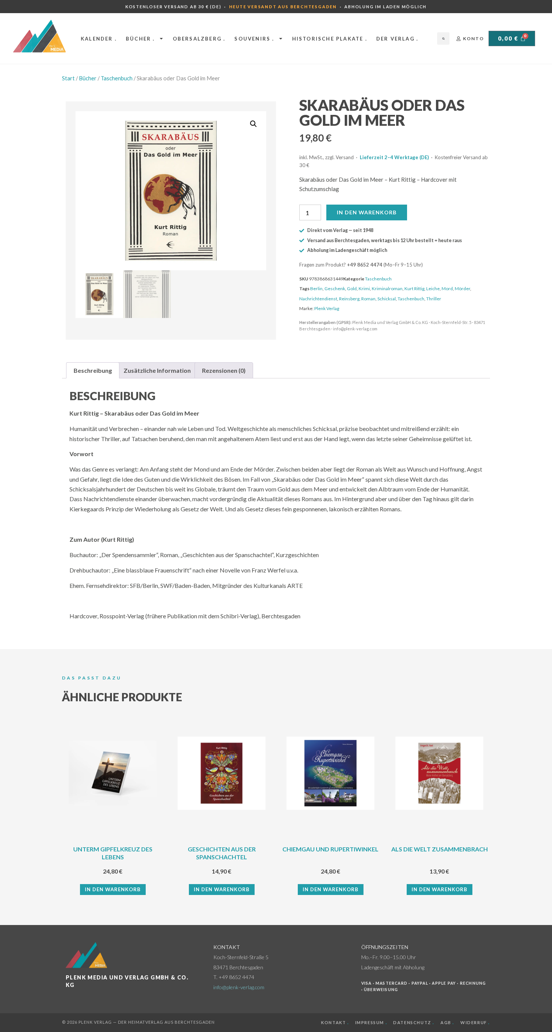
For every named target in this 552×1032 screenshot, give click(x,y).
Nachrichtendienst (318, 298)
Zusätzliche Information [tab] (157, 370)
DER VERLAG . (397, 39)
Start (68, 78)
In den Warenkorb (367, 212)
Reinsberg (349, 298)
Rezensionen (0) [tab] (224, 370)
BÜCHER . (140, 39)
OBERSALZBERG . (199, 39)
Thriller (433, 298)
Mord (447, 288)
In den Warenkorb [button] (113, 889)
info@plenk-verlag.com (238, 987)
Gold (352, 288)
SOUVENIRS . (254, 39)
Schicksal (386, 298)
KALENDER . (99, 39)
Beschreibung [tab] (93, 370)
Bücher (88, 78)
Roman (368, 298)
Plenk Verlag (326, 308)
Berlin (316, 288)
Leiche (433, 288)
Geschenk (334, 288)
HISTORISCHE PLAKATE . (329, 39)
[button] (443, 38)
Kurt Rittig (414, 288)
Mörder (462, 288)
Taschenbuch (117, 78)
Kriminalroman (387, 288)
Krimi (364, 288)
